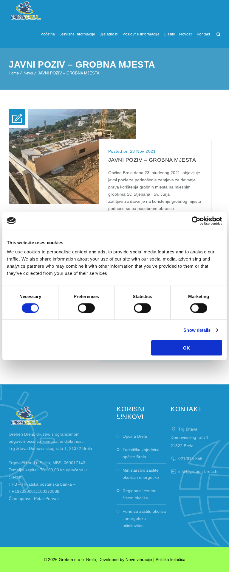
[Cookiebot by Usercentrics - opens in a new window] (196, 220)
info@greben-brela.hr (198, 471)
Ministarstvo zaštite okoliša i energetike (141, 474)
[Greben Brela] (26, 10)
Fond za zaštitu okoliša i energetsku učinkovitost (144, 518)
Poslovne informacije (141, 34)
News (28, 73)
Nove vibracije (139, 559)
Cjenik (169, 34)
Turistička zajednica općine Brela (141, 453)
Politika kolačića (170, 559)
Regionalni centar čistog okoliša (139, 494)
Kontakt (203, 34)
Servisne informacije (77, 34)
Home (14, 73)
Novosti (186, 34)
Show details (197, 329)
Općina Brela (135, 436)
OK (186, 347)
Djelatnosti (109, 34)
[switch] (86, 308)
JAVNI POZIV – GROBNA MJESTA (69, 73)
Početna (48, 34)
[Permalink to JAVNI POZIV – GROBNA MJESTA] (72, 202)
